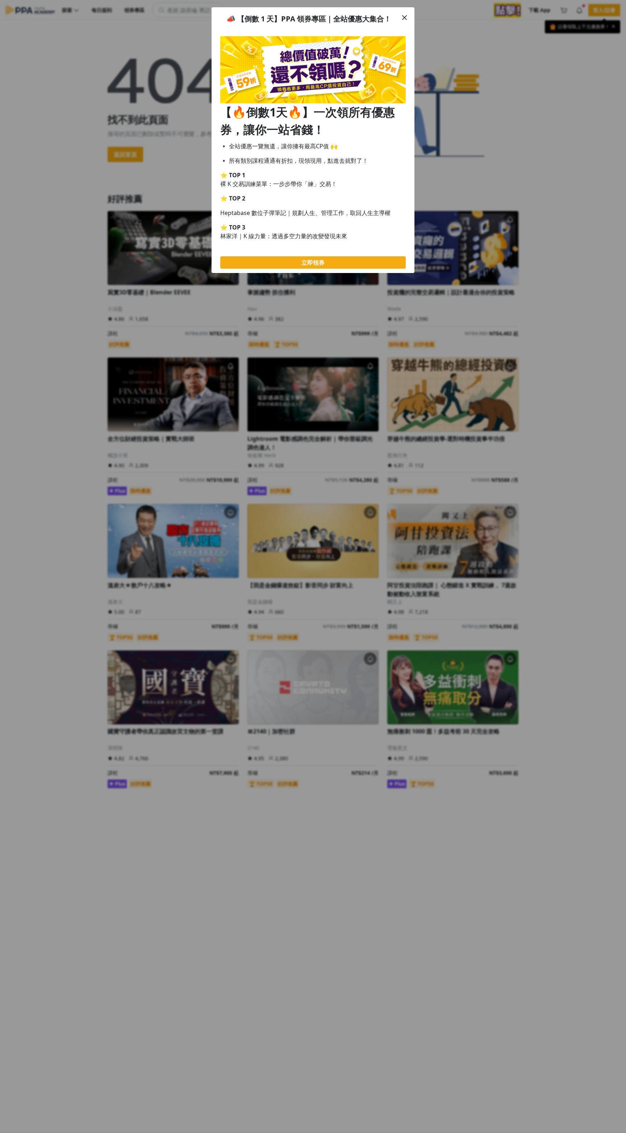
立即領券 (313, 262)
